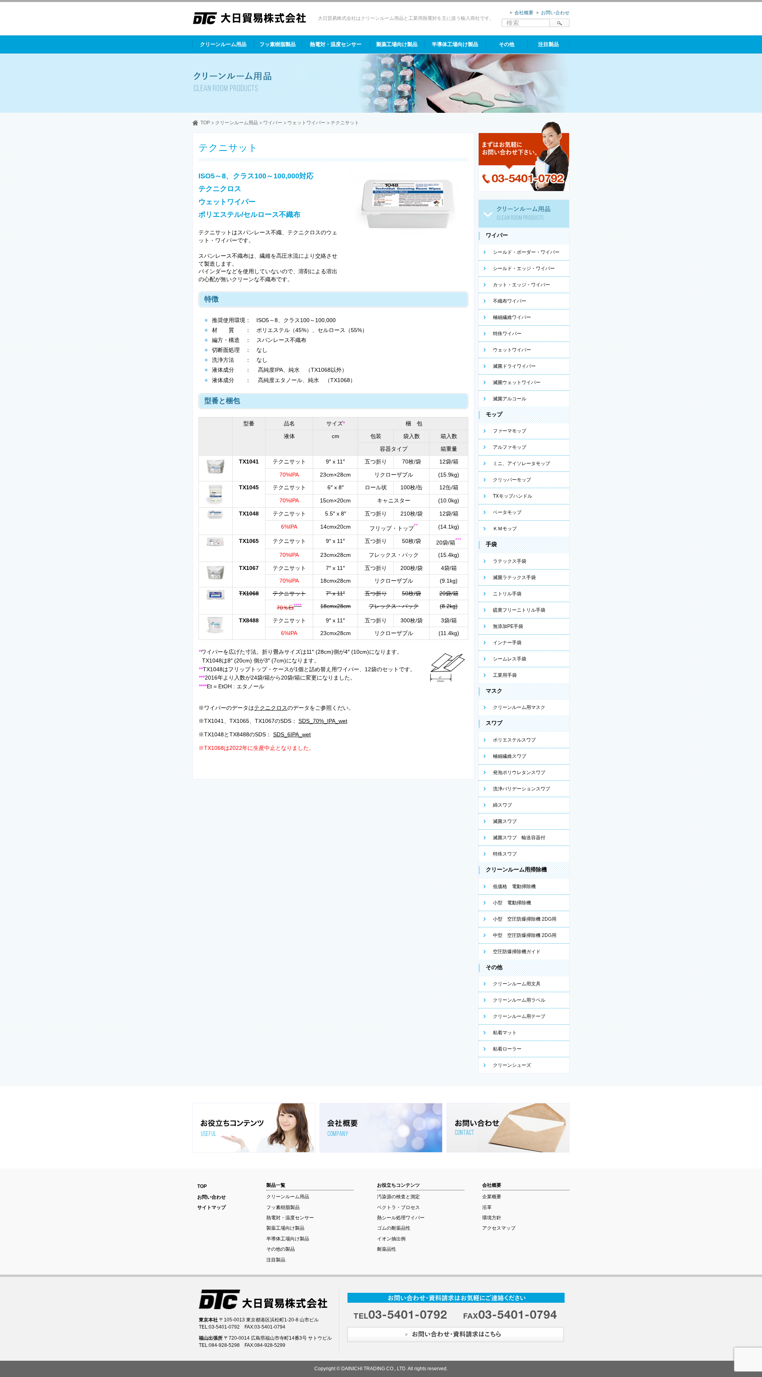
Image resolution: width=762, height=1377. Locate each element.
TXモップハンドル (512, 496)
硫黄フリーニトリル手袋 (519, 610)
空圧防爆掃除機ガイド (517, 951)
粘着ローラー (507, 1049)
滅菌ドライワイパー (514, 366)
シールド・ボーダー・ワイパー (526, 252)
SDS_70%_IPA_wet (322, 721)
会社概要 (523, 12)
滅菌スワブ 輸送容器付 (519, 837)
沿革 (487, 1207)
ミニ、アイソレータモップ (521, 463)
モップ (494, 414)
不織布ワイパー (509, 301)
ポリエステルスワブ (514, 740)
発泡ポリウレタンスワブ (519, 772)
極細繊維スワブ (509, 756)
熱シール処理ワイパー (401, 1218)
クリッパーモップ (512, 480)
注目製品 (548, 44)
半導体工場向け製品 (455, 44)
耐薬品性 (386, 1249)
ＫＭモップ (505, 528)
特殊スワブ (505, 854)
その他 (506, 44)
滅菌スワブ (505, 821)
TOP (205, 123)
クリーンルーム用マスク (519, 707)
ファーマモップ (509, 431)
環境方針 (491, 1218)
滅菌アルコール (509, 399)
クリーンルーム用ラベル (519, 1000)
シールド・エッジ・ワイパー (524, 268)
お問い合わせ (555, 12)
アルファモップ (509, 447)
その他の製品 (280, 1249)
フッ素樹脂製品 (278, 44)
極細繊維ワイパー (512, 317)
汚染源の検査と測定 (398, 1196)
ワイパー (272, 123)
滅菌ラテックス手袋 (514, 577)
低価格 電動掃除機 (514, 886)
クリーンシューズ (512, 1065)
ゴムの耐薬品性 (393, 1228)
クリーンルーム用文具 (517, 984)
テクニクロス (270, 708)
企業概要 (491, 1196)
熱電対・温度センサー (336, 44)
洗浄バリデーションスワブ (521, 789)
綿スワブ (502, 805)
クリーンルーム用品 (223, 44)
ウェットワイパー (306, 123)
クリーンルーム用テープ (519, 1016)
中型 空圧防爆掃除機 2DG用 (524, 935)
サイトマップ (211, 1207)
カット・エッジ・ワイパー (521, 285)
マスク (494, 691)
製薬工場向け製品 (397, 44)
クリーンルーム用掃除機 (516, 869)
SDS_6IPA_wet (292, 734)
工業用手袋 (505, 675)
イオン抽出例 (391, 1239)
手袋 (491, 544)
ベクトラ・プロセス (398, 1207)
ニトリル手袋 (507, 594)
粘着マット (505, 1032)
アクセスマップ (499, 1228)
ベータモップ (507, 512)
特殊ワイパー (507, 333)
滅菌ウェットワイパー (517, 382)
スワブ (494, 723)
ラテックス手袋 (509, 561)
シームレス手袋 (509, 659)
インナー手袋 (507, 642)
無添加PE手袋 (508, 626)
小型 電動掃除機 (512, 903)
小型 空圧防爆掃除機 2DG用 (524, 919)
